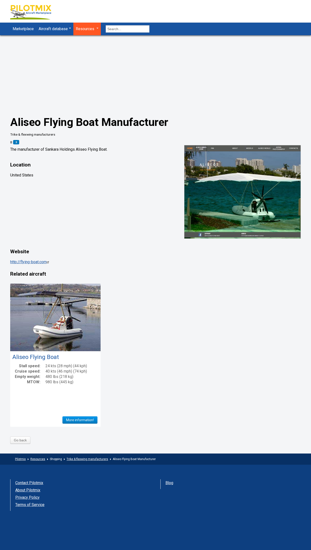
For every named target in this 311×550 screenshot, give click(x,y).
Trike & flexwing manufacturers (87, 459)
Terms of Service (29, 504)
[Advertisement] (155, 79)
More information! (80, 420)
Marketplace (23, 28)
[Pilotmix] (35, 13)
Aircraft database (53, 28)
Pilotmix (20, 459)
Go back (20, 440)
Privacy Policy (27, 497)
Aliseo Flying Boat (35, 357)
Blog (169, 482)
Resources (85, 28)
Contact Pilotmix (29, 482)
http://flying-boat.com (28, 262)
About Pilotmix (27, 490)
